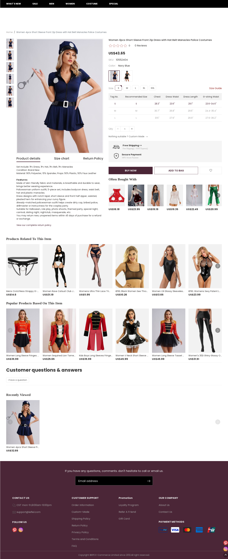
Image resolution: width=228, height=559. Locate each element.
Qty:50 (169, 45)
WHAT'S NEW (13, 3)
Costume (92, 3)
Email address (88, 481)
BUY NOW (130, 170)
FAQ (74, 546)
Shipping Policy (81, 518)
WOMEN (70, 3)
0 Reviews (141, 45)
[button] (112, 195)
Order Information (83, 505)
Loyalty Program (129, 505)
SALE (35, 3)
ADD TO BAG (176, 170)
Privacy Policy (80, 532)
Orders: (156, 45)
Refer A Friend (127, 512)
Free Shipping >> (132, 145)
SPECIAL (113, 3)
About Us (164, 505)
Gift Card (124, 518)
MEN (51, 3)
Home (9, 32)
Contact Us (165, 512)
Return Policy (80, 525)
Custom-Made (80, 512)
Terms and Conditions (85, 539)
